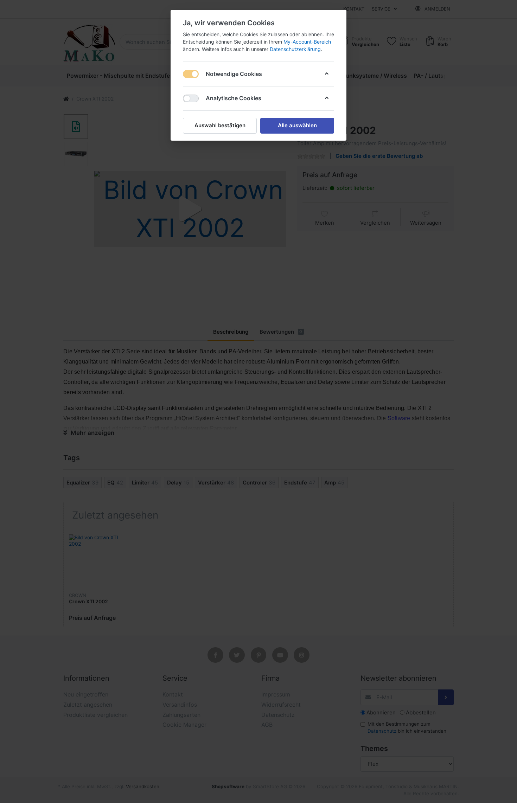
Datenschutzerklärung (295, 49)
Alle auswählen (297, 125)
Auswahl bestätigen (219, 125)
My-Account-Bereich (307, 42)
